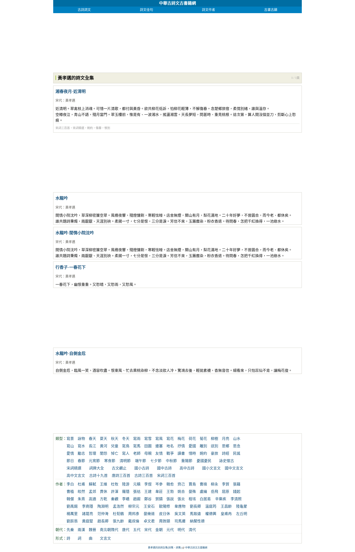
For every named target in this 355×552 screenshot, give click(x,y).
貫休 (103, 492)
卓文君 (149, 521)
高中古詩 (187, 468)
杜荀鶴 (118, 514)
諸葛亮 (87, 514)
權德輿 (210, 514)
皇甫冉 (226, 514)
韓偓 (70, 499)
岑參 (159, 484)
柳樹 (214, 439)
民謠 (236, 453)
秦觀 (114, 499)
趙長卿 (102, 521)
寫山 (70, 446)
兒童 (114, 446)
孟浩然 (118, 506)
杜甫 (81, 484)
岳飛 (214, 492)
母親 (148, 453)
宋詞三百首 (62, 127)
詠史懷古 (226, 461)
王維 (103, 484)
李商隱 (87, 506)
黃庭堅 (87, 521)
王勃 (170, 492)
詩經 (225, 453)
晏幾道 (149, 514)
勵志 (81, 453)
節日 (70, 461)
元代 (170, 530)
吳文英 (180, 514)
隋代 (114, 530)
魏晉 (92, 530)
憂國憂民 (204, 461)
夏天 (103, 439)
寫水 (81, 446)
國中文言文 (234, 468)
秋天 (114, 439)
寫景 (70, 439)
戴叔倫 (133, 521)
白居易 (205, 499)
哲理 (92, 453)
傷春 (98, 127)
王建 (148, 492)
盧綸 (203, 492)
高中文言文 (76, 476)
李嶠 (125, 499)
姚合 (181, 492)
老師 (137, 453)
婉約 (90, 127)
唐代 (125, 530)
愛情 (70, 453)
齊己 (181, 484)
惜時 (192, 453)
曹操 (203, 484)
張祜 (137, 492)
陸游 (125, 484)
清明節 (125, 461)
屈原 (225, 492)
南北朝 (105, 530)
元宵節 (94, 461)
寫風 (159, 439)
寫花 (170, 439)
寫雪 (148, 439)
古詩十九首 (98, 476)
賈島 (192, 484)
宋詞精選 (78, 127)
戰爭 (170, 453)
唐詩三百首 (121, 476)
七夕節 (155, 461)
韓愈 (170, 484)
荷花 (192, 439)
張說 (170, 499)
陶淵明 (102, 506)
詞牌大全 (96, 468)
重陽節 (186, 461)
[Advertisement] (176, 42)
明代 (181, 530)
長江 (92, 446)
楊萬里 (72, 514)
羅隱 (125, 492)
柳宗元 (133, 506)
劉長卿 (195, 506)
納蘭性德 (197, 521)
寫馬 (137, 446)
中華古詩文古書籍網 (177, 3)
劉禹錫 (72, 506)
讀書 (181, 453)
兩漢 (81, 530)
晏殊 (192, 492)
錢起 (236, 492)
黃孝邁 (70, 100)
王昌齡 (226, 506)
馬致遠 (195, 514)
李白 (70, 484)
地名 (170, 446)
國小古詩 (141, 468)
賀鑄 (159, 499)
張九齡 (118, 521)
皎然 (81, 492)
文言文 (105, 538)
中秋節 (171, 461)
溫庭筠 (210, 506)
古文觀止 (119, 468)
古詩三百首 (143, 476)
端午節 (140, 461)
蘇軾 (92, 484)
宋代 (58, 100)
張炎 (181, 499)
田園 (148, 446)
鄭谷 (148, 499)
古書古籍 (270, 9)
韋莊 (159, 492)
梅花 (181, 439)
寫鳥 (125, 446)
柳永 (214, 484)
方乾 (103, 499)
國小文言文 (211, 468)
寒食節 (109, 461)
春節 (81, 461)
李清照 (236, 499)
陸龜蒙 (241, 506)
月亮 (225, 439)
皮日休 (164, 514)
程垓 (192, 499)
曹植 (70, 492)
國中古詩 (164, 468)
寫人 (125, 453)
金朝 (159, 530)
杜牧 (114, 484)
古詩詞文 (84, 9)
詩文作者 (208, 9)
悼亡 (114, 453)
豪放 (214, 453)
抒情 (181, 446)
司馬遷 (180, 521)
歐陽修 (164, 506)
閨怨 (103, 453)
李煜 (148, 484)
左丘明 (241, 514)
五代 (137, 530)
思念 (236, 446)
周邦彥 (133, 514)
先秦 (70, 530)
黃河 (103, 446)
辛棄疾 (220, 499)
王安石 (149, 506)
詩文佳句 (146, 9)
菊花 (203, 439)
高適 (92, 499)
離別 (203, 446)
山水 (236, 439)
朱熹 (81, 499)
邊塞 (159, 446)
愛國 (192, 446)
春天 (92, 439)
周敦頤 (164, 521)
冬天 (125, 439)
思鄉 (225, 446)
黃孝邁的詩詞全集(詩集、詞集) (165, 547)
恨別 (107, 127)
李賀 (225, 484)
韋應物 (180, 506)
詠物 (81, 439)
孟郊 (92, 492)
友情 (159, 453)
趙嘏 (137, 499)
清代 (192, 530)
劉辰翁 (72, 521)
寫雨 (137, 439)
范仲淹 (102, 514)
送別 (214, 446)
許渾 (114, 492)
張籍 (236, 484)
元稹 (137, 484)
